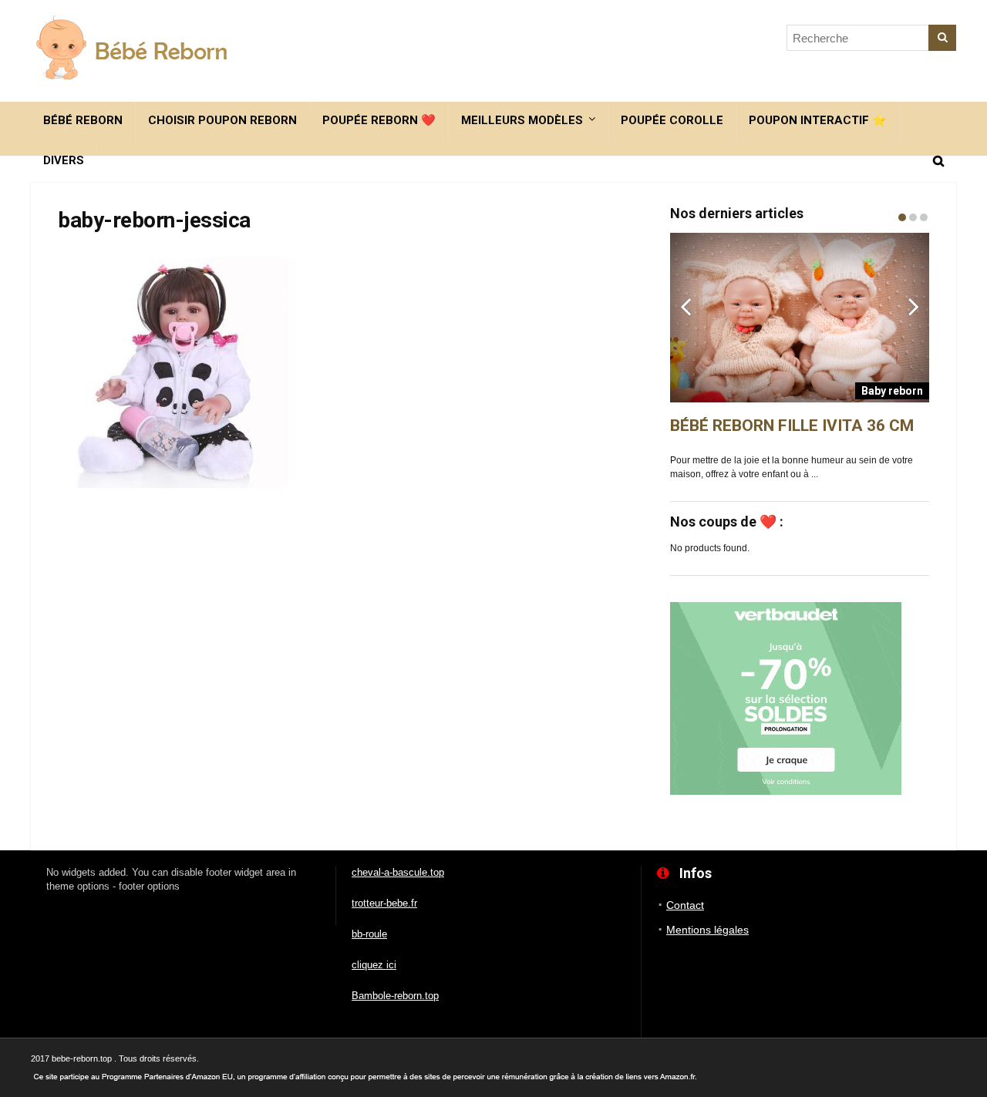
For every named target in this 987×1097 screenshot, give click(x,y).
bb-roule (369, 934)
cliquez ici (374, 965)
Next (913, 306)
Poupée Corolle (672, 120)
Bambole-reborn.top (395, 995)
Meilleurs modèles (522, 120)
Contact (685, 905)
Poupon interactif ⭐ (818, 120)
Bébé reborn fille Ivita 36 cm (792, 426)
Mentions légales (707, 930)
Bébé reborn (83, 120)
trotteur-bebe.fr (384, 903)
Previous (685, 306)
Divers (63, 160)
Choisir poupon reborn (222, 120)
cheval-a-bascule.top (398, 872)
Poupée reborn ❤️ (379, 120)
